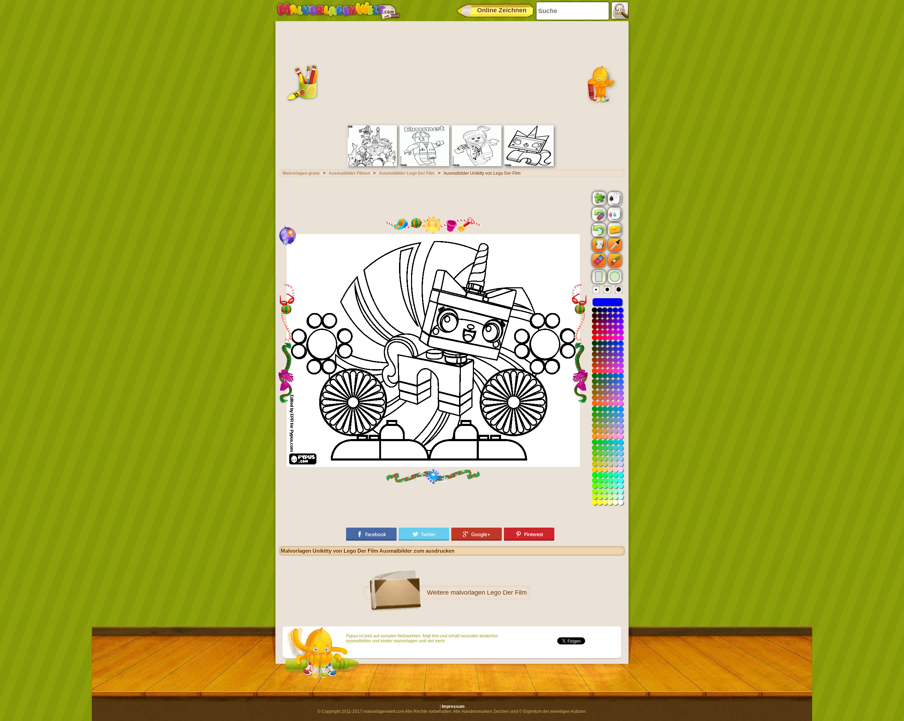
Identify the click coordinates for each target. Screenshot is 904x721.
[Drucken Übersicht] (614, 198)
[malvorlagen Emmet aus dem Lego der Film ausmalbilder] (424, 164)
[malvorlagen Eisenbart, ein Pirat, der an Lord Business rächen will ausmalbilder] (372, 164)
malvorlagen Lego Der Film (489, 592)
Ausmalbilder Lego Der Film (407, 173)
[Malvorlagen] (338, 10)
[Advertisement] (452, 72)
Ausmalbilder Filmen (349, 173)
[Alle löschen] (598, 214)
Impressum (453, 706)
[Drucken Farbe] (614, 214)
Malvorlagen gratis (301, 173)
